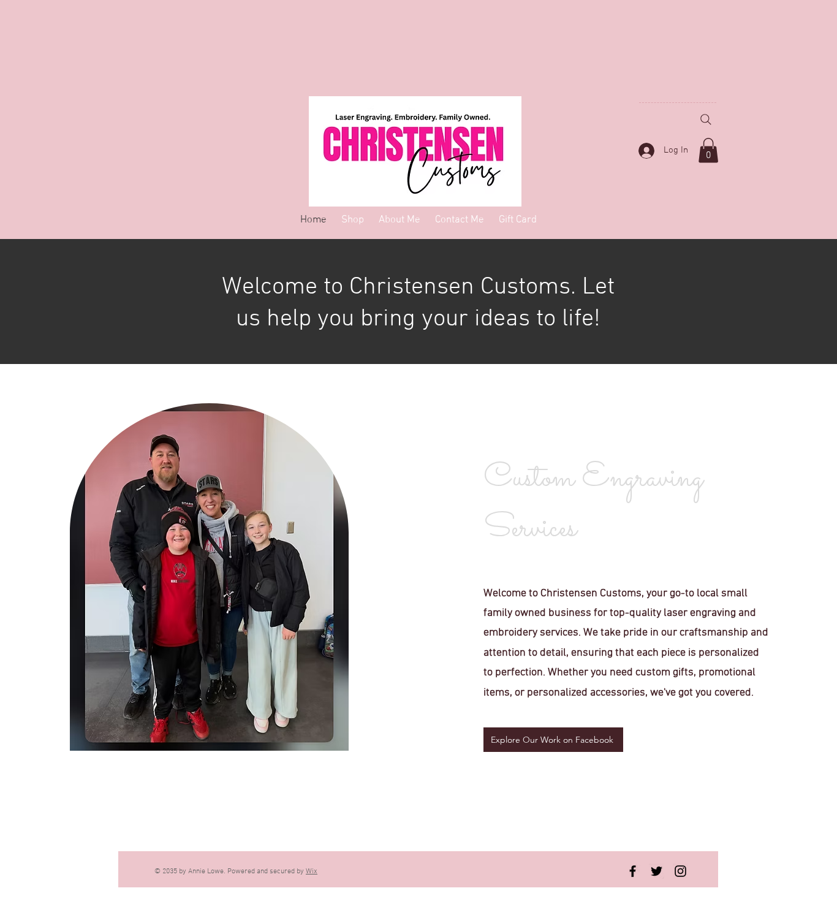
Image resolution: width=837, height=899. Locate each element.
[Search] (706, 119)
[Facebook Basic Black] (632, 871)
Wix (311, 871)
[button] (708, 150)
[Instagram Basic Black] (680, 871)
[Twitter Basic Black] (656, 871)
